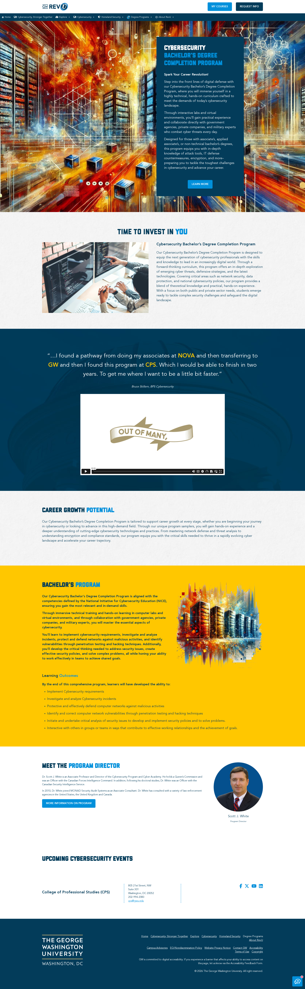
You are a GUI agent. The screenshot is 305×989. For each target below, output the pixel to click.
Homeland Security (111, 17)
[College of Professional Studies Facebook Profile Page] (240, 886)
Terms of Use (242, 952)
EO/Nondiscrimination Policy (186, 948)
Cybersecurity (84, 17)
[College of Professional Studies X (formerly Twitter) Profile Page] (247, 886)
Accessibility (256, 948)
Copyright (257, 952)
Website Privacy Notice (217, 948)
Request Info (249, 6)
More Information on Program (69, 803)
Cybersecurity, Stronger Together (35, 17)
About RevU (165, 17)
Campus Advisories (157, 948)
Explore (63, 17)
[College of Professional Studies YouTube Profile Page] (254, 886)
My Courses (220, 6)
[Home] (55, 7)
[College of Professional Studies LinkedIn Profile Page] (261, 886)
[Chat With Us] (297, 981)
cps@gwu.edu (136, 901)
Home (8, 17)
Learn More (200, 184)
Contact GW (240, 948)
